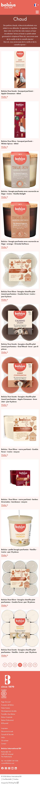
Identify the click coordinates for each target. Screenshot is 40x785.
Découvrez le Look (7, 731)
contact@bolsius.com (7, 763)
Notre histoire (5, 708)
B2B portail (4, 723)
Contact (3, 744)
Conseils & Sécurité (7, 734)
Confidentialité (7, 779)
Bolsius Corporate (6, 717)
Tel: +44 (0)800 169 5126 (9, 761)
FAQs (3, 737)
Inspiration (4, 728)
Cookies (15, 779)
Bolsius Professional (7, 720)
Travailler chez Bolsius (8, 714)
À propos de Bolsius (7, 705)
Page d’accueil (5, 702)
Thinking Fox (12, 783)
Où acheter (5, 740)
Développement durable (9, 711)
